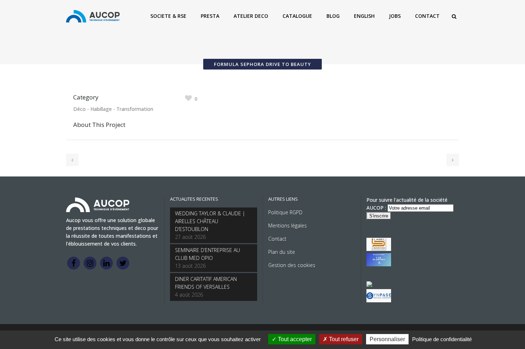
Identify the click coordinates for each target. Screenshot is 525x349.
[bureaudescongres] (369, 285)
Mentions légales (287, 225)
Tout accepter (294, 339)
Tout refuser (343, 339)
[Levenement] (378, 264)
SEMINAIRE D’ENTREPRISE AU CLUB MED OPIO (207, 254)
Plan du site (281, 251)
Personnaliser (387, 339)
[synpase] (378, 300)
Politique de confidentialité (442, 339)
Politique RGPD (285, 212)
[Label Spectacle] (378, 249)
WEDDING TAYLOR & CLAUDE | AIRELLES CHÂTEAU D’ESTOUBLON (210, 221)
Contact (277, 238)
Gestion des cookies (291, 265)
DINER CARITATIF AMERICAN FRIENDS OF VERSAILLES (206, 283)
